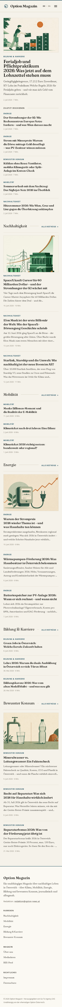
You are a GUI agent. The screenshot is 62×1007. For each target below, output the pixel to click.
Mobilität (8, 182)
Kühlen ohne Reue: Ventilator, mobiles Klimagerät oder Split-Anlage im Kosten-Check (22, 167)
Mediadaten (9, 957)
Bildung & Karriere (14, 56)
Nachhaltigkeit (12, 201)
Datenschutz (9, 983)
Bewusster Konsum (13, 159)
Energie (7, 113)
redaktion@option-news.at (27, 901)
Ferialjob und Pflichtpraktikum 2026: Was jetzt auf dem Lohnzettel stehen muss (27, 68)
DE (44, 6)
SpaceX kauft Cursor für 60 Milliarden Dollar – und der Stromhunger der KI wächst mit (25, 284)
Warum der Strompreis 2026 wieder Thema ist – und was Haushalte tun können (23, 523)
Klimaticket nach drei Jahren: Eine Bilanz (29, 428)
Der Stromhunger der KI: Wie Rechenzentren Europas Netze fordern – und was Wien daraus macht (27, 121)
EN (49, 6)
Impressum (8, 978)
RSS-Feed (8, 963)
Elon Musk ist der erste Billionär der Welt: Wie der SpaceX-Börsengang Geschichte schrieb (25, 324)
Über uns (8, 952)
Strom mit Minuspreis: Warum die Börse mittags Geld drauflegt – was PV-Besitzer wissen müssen (24, 144)
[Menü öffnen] (56, 6)
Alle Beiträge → (50, 227)
